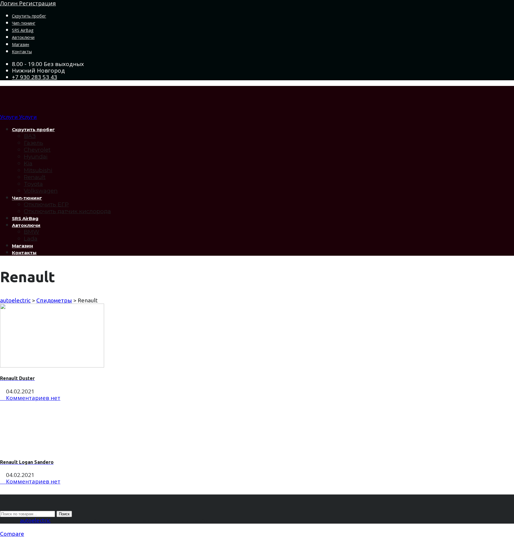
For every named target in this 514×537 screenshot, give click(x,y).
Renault (35, 177)
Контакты (22, 51)
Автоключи (23, 37)
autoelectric (35, 520)
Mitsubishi (38, 170)
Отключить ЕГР (46, 204)
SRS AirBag (22, 30)
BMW (31, 231)
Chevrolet (37, 149)
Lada (30, 238)
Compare (12, 533)
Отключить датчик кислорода (67, 211)
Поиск (64, 514)
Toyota (33, 183)
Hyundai (36, 156)
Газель (33, 142)
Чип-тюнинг (23, 23)
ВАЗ (30, 136)
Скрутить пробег (29, 16)
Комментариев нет (32, 398)
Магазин (20, 44)
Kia (28, 163)
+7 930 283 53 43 (34, 77)
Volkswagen (41, 190)
